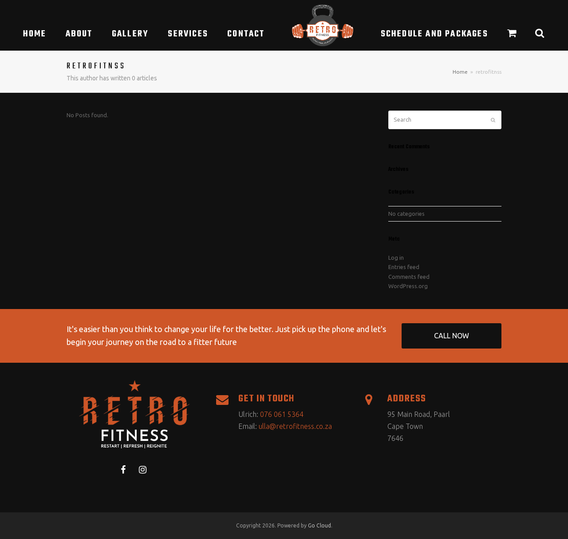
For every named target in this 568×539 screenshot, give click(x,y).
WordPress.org (408, 286)
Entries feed (403, 267)
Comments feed (409, 276)
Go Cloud (319, 525)
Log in (396, 257)
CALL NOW (451, 336)
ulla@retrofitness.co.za (295, 426)
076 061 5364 (282, 414)
